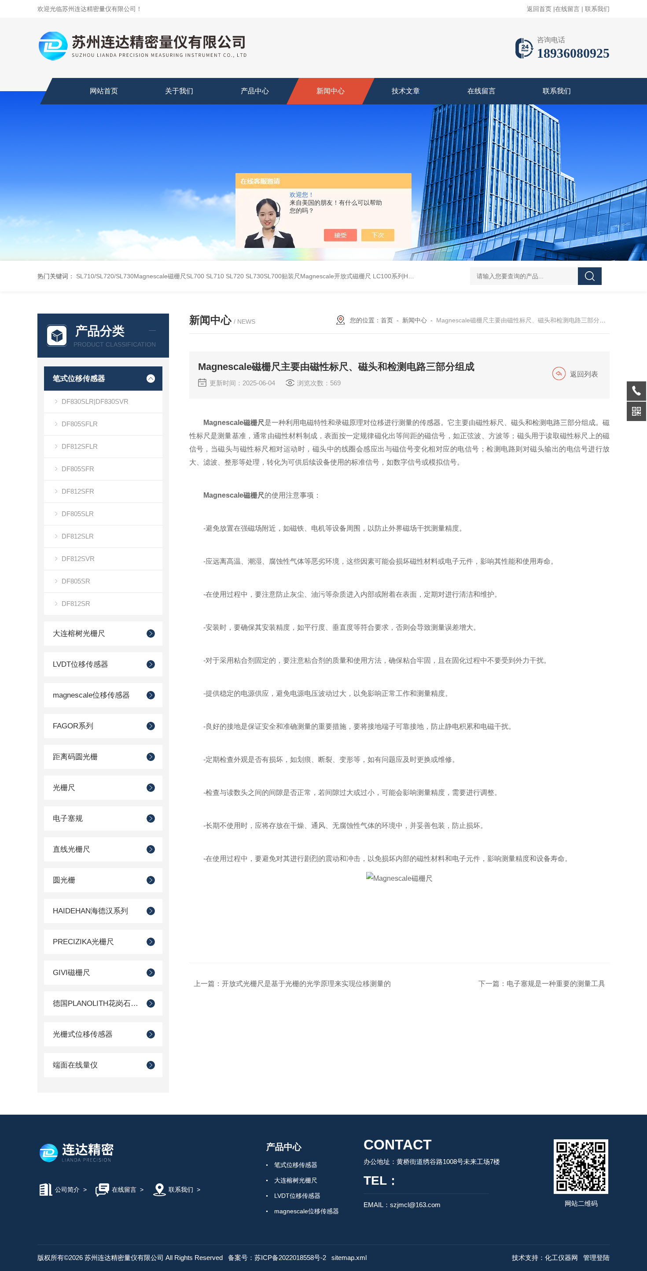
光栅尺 (64, 787)
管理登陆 (596, 1257)
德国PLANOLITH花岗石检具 (96, 1003)
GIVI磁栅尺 (71, 972)
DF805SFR (78, 469)
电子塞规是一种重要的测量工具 (556, 983)
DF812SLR (78, 536)
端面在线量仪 (75, 1065)
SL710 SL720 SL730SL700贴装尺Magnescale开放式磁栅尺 (288, 276)
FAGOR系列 (73, 726)
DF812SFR (78, 491)
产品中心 (255, 91)
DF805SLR (78, 513)
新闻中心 (330, 91)
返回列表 (584, 374)
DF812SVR (78, 558)
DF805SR (76, 581)
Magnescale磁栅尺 (234, 422)
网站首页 (104, 91)
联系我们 (597, 8)
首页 (387, 320)
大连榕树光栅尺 (79, 633)
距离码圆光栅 (75, 757)
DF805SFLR (80, 424)
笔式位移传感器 (79, 378)
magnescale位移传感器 (91, 695)
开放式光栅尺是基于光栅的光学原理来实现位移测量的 (306, 983)
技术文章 (406, 91)
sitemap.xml (349, 1257)
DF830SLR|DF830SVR (95, 401)
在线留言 (567, 8)
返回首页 (539, 8)
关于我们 (179, 91)
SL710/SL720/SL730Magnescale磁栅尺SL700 (140, 276)
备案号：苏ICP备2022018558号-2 (277, 1257)
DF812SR (76, 603)
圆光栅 (64, 880)
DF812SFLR (80, 446)
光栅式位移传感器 (83, 1034)
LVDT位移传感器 (80, 664)
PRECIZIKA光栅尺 (83, 942)
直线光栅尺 (71, 849)
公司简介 (67, 1189)
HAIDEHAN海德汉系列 (90, 911)
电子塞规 (68, 818)
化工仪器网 (561, 1257)
